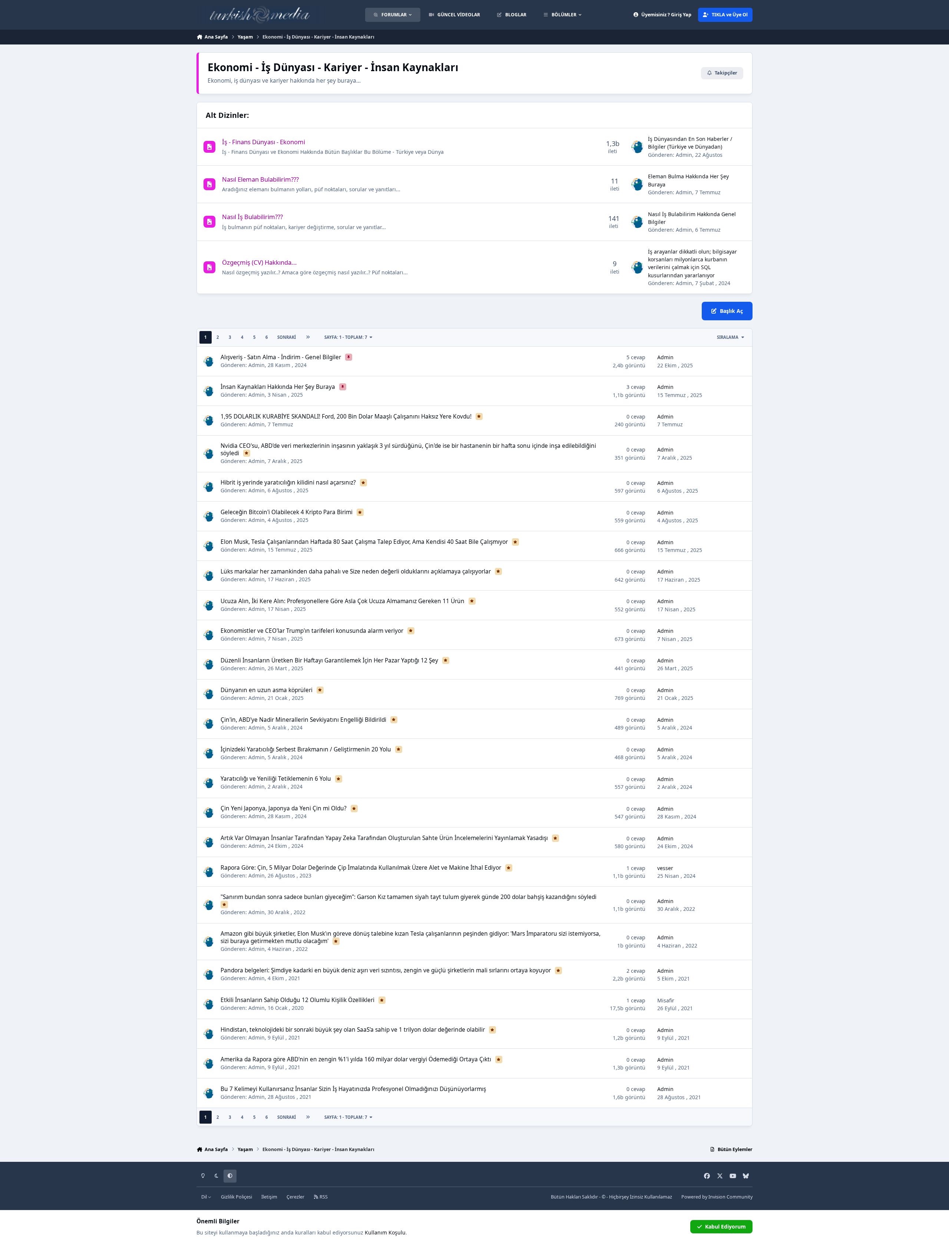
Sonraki (286, 337)
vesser (665, 868)
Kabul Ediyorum (725, 1226)
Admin (684, 154)
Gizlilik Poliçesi (236, 1197)
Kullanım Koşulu (385, 1232)
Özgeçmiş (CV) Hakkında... (259, 262)
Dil (204, 1197)
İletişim (269, 1197)
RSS (323, 1197)
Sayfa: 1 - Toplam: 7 (345, 337)
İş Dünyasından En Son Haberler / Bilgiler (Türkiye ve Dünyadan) (690, 142)
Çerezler (295, 1197)
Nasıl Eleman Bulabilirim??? (260, 179)
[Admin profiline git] (637, 147)
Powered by (717, 1197)
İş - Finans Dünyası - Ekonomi (263, 142)
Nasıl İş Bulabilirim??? (252, 216)
